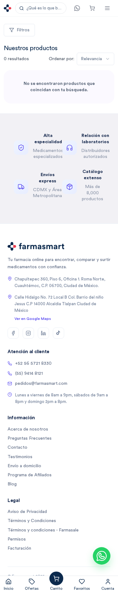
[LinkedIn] (43, 333)
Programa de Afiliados (30, 475)
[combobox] (95, 59)
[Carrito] (92, 8)
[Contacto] (77, 8)
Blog (12, 484)
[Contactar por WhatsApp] (101, 556)
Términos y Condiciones (32, 521)
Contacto (17, 447)
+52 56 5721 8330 (33, 363)
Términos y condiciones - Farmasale (43, 530)
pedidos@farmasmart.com (41, 383)
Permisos (17, 539)
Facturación (19, 548)
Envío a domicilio (24, 466)
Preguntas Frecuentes (30, 438)
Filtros (23, 30)
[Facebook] (13, 333)
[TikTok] (58, 333)
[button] (40, 8)
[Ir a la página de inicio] (7, 8)
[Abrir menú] (107, 8)
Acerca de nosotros (28, 429)
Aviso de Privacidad (27, 512)
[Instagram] (28, 333)
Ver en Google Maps (32, 319)
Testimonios (20, 457)
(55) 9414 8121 (29, 373)
